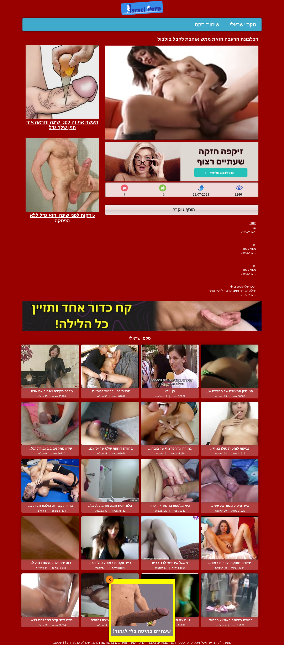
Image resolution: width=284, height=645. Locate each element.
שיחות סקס (207, 24)
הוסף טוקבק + (182, 209)
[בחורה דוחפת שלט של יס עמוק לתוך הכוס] (110, 423)
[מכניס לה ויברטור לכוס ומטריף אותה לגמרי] (110, 366)
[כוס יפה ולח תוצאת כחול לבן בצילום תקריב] (50, 537)
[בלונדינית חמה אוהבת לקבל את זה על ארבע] (110, 480)
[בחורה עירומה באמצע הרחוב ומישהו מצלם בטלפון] (230, 595)
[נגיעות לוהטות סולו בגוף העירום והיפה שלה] (230, 423)
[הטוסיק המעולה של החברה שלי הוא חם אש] (230, 366)
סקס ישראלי (243, 24)
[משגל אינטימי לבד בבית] (170, 537)
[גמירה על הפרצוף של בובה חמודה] (170, 423)
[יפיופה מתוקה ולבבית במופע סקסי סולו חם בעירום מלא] (230, 537)
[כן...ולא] (170, 366)
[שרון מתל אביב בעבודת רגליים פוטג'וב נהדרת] (50, 423)
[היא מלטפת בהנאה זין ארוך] (170, 480)
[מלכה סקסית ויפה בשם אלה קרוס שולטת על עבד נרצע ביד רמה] (50, 366)
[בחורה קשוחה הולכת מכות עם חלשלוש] (50, 480)
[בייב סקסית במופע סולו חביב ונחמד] (110, 537)
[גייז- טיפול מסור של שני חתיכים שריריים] (230, 480)
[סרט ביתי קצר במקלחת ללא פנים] (50, 595)
